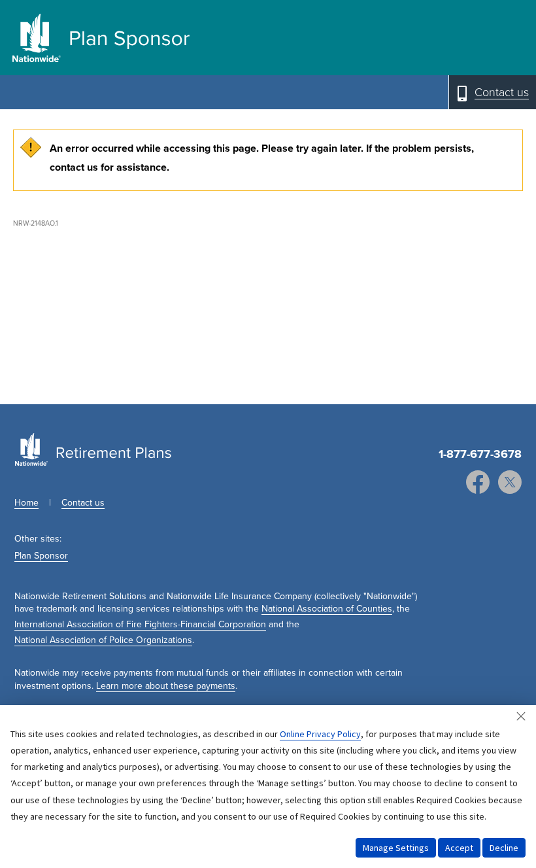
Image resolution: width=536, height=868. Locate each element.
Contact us (83, 502)
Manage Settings (396, 848)
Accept (459, 848)
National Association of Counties (326, 608)
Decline (504, 848)
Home (26, 502)
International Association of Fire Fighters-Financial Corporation (140, 624)
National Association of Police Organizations (103, 640)
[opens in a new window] (478, 483)
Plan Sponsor (41, 555)
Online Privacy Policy (320, 734)
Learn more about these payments (165, 685)
